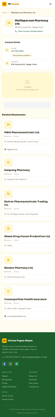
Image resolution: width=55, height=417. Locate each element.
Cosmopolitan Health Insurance (25, 299)
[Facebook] (4, 364)
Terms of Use (7, 396)
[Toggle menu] (50, 4)
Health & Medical (9, 387)
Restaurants (7, 379)
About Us (33, 376)
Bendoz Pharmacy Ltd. (18, 267)
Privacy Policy (8, 399)
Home (4, 12)
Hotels (4, 383)
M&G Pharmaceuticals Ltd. (22, 132)
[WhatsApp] (16, 364)
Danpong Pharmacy (17, 170)
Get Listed (33, 383)
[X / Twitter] (10, 364)
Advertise (33, 379)
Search (5, 376)
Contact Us (34, 387)
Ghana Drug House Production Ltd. (27, 236)
